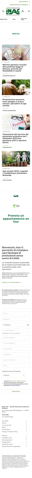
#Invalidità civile (24, 19)
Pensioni (4, 435)
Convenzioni (6, 429)
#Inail (14, 19)
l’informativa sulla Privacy (17, 381)
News (3, 427)
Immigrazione (6, 442)
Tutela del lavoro (7, 444)
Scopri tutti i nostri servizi (10, 282)
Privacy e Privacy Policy (10, 431)
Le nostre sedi (6, 425)
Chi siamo (5, 421)
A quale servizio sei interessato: (11, 371)
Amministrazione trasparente (11, 446)
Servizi (4, 423)
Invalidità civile (7, 438)
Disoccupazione (7, 440)
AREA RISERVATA (23, 1)
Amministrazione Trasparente (18, 4)
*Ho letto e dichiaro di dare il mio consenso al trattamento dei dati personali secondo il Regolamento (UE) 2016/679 (16, 383)
